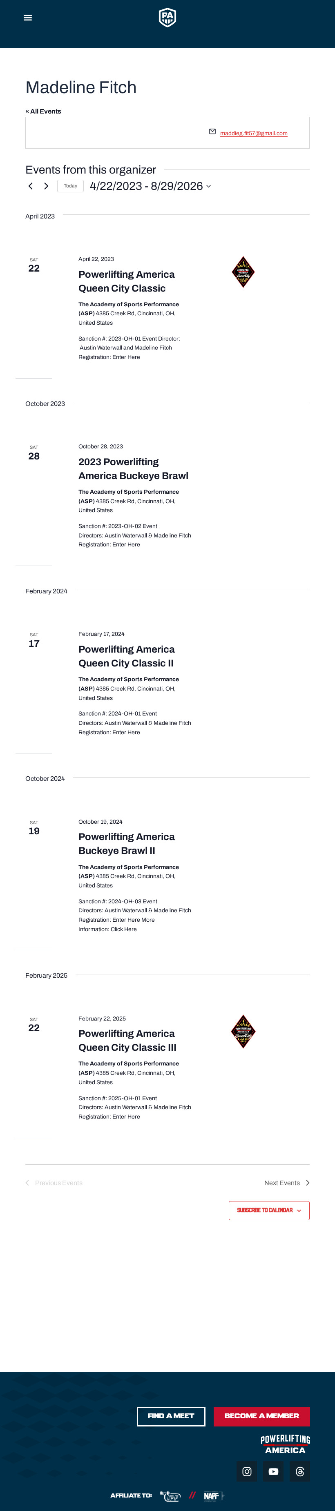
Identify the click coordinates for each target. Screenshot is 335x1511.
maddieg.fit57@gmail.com (254, 133)
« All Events (43, 111)
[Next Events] (46, 186)
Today (70, 186)
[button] (27, 17)
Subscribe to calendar (265, 1210)
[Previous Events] (30, 186)
